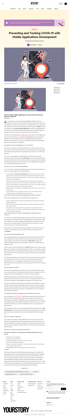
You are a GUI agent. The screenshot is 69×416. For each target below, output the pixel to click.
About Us (32, 410)
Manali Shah (33, 44)
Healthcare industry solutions (26, 374)
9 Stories (40, 44)
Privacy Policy (41, 410)
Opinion (34, 29)
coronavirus (35, 371)
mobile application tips (10, 374)
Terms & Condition (48, 410)
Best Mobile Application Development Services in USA (16, 371)
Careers (36, 410)
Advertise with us (24, 368)
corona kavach (18, 296)
